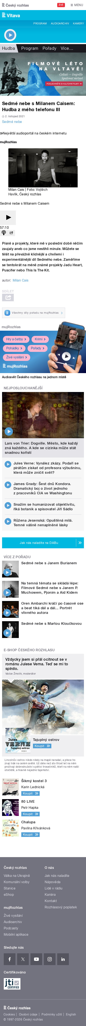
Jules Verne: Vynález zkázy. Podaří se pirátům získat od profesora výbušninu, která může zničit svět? (47, 468)
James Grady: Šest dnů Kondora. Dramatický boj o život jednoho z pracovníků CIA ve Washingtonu (43, 488)
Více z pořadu (17, 557)
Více (67, 48)
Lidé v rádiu (54, 888)
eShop (9, 895)
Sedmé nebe (12, 122)
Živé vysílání (15, 357)
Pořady (50, 48)
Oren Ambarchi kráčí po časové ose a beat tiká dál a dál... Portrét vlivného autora (52, 608)
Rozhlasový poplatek (61, 907)
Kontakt (51, 901)
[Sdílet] (11, 233)
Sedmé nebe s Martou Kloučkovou (51, 623)
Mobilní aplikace (16, 935)
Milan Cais (21, 280)
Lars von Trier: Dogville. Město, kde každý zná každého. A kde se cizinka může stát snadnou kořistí (41, 448)
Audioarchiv (60, 23)
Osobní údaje (28, 1014)
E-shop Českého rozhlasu (29, 650)
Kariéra (50, 895)
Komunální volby (16, 882)
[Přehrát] (8, 217)
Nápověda (53, 882)
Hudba (8, 48)
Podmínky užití (52, 1014)
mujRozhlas (11, 327)
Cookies (9, 1014)
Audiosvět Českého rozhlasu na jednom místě (34, 377)
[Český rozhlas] (15, 5)
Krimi (38, 339)
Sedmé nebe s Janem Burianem (49, 563)
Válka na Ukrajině (17, 876)
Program (40, 23)
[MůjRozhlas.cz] (8, 143)
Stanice (9, 888)
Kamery (78, 23)
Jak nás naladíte (57, 876)
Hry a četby (14, 339)
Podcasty (11, 928)
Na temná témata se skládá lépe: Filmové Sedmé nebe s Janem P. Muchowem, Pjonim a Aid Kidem (49, 588)
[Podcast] (4, 233)
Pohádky (12, 348)
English (71, 1014)
